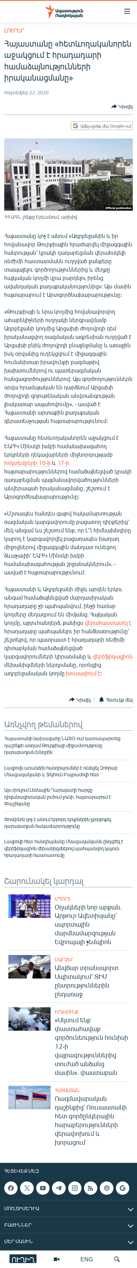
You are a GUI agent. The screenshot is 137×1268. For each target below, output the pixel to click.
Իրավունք (66, 1012)
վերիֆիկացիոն (112, 656)
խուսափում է (83, 673)
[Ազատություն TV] (56, 1259)
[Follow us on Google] (122, 1188)
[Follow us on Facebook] (11, 1188)
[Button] (122, 106)
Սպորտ (62, 899)
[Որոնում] (117, 1259)
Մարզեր (64, 959)
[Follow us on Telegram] (58, 1188)
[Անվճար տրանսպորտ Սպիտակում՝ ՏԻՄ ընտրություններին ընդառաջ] (29, 967)
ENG (86, 1259)
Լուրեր (14, 30)
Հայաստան (67, 1090)
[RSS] (90, 1188)
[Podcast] (106, 1188)
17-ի (63, 462)
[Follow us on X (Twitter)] (26, 1188)
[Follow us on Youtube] (43, 1188)
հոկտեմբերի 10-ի (28, 462)
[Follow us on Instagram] (74, 1188)
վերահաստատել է (108, 622)
